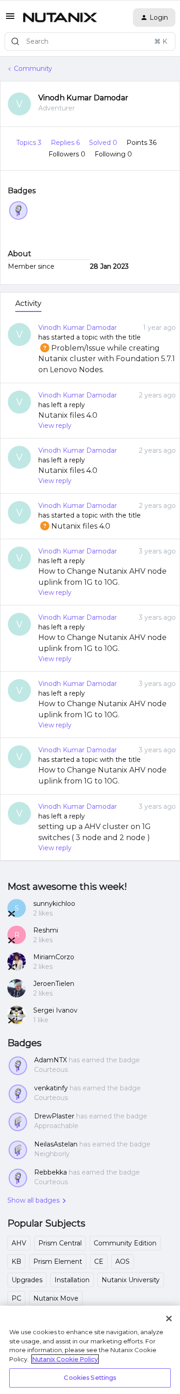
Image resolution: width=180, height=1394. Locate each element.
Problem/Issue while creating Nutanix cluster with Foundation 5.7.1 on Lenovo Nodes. (106, 359)
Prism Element (57, 1261)
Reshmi (45, 930)
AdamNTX (50, 1060)
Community (33, 68)
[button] (10, 19)
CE (98, 1261)
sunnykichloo (54, 903)
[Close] (169, 1318)
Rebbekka (50, 1172)
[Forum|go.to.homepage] (60, 17)
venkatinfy (51, 1088)
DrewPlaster (54, 1116)
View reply (55, 425)
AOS (122, 1261)
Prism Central (60, 1243)
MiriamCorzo (53, 957)
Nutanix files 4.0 (67, 415)
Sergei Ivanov (55, 1010)
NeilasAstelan (56, 1144)
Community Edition (125, 1243)
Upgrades (27, 1280)
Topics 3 (29, 142)
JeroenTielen (53, 983)
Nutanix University (131, 1280)
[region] (90, 1350)
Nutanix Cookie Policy (65, 1359)
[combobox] (90, 41)
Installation (72, 1280)
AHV (19, 1243)
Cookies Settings (90, 1377)
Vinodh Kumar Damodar (83, 97)
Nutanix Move (55, 1298)
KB (16, 1261)
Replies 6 (66, 142)
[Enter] (15, 41)
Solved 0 (104, 142)
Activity (28, 303)
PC (16, 1298)
